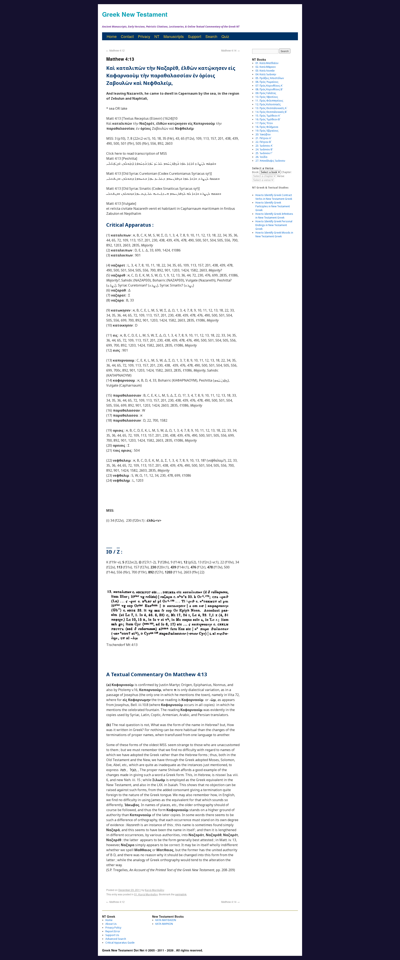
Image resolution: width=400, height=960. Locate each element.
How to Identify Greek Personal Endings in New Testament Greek (273, 225)
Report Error (112, 931)
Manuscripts (174, 36)
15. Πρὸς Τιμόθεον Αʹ (267, 115)
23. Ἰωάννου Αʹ (264, 145)
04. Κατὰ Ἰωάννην (265, 74)
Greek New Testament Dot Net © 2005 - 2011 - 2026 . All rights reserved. (152, 950)
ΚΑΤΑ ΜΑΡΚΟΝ (164, 924)
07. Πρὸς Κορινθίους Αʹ (269, 85)
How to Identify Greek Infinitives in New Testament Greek (274, 215)
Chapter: (286, 172)
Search (211, 36)
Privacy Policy (113, 927)
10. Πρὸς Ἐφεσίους (266, 97)
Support (194, 36)
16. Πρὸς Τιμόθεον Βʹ (267, 119)
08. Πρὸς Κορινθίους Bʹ (269, 89)
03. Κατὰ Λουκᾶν (265, 70)
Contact (127, 36)
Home (112, 36)
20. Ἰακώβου (263, 134)
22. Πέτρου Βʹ (263, 142)
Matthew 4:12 (115, 50)
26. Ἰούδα (261, 157)
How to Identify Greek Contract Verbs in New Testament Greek (273, 197)
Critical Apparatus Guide (120, 942)
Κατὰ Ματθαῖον (154, 890)
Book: (255, 172)
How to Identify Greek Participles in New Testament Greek (272, 206)
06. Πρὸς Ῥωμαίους (266, 82)
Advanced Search (115, 939)
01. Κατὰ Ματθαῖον (146, 894)
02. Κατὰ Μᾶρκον (265, 67)
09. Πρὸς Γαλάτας (265, 93)
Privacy (144, 36)
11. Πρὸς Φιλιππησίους (269, 100)
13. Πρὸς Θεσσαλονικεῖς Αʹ (271, 108)
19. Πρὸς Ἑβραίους (266, 130)
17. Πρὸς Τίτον (264, 123)
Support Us (112, 935)
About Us (111, 924)
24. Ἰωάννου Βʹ (264, 149)
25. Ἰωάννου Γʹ (263, 153)
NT (156, 36)
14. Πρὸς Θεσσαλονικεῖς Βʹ (271, 112)
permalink (180, 894)
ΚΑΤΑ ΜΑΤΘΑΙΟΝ (165, 920)
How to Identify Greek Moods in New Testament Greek (274, 234)
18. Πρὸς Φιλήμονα (266, 127)
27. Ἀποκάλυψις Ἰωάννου (270, 160)
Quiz (225, 36)
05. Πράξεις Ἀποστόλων (269, 78)
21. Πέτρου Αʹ (263, 138)
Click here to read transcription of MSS (136, 153)
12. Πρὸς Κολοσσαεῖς (268, 104)
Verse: (281, 176)
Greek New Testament (135, 14)
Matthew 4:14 (230, 50)
